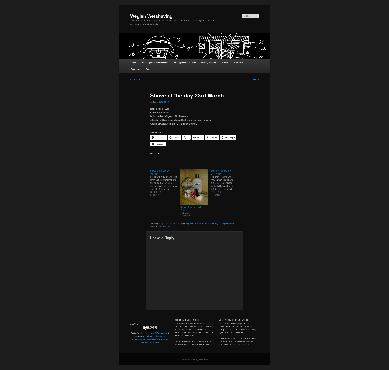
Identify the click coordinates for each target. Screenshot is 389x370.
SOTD (173, 223)
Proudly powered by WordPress (194, 359)
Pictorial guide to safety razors (154, 62)
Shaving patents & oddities (184, 62)
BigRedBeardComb (194, 223)
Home (133, 62)
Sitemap (149, 69)
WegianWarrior (227, 223)
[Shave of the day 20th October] (165, 182)
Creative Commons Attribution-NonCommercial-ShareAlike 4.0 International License (150, 339)
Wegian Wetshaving (151, 16)
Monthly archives (208, 62)
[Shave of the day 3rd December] (226, 182)
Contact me (136, 69)
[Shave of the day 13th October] (194, 187)
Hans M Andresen (157, 333)
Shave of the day (211, 223)
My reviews (238, 62)
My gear (224, 62)
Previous (135, 79)
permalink (166, 226)
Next (256, 79)
